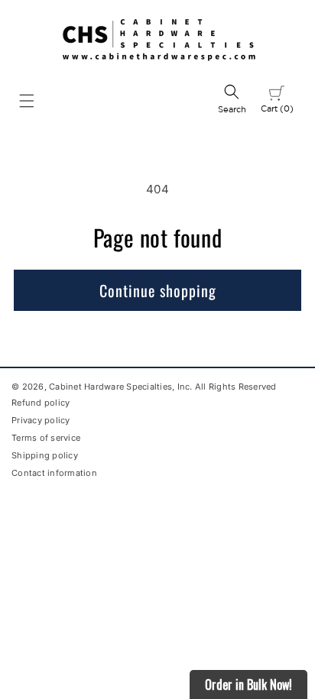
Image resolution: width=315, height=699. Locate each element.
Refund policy (40, 402)
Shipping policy (44, 455)
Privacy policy (40, 420)
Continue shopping (157, 290)
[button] (27, 101)
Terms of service (45, 437)
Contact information (54, 473)
